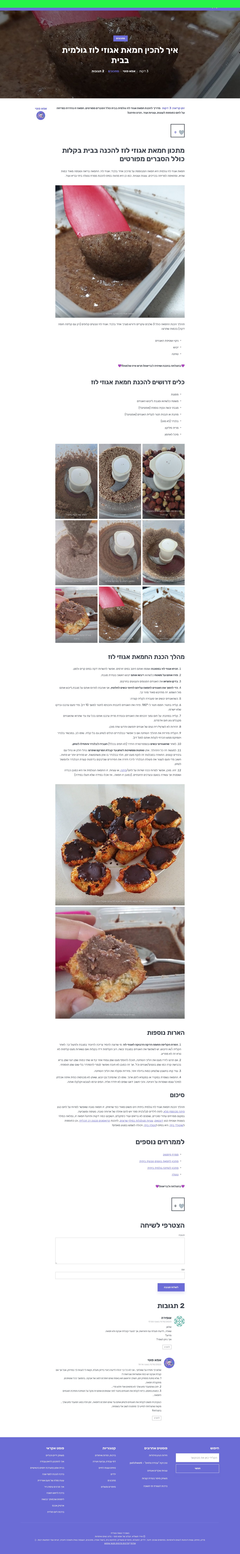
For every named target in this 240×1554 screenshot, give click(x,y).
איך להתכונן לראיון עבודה (52, 1461)
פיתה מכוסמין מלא (174, 1111)
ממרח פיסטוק (171, 1154)
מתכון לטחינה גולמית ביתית (163, 1168)
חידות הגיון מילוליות (158, 1455)
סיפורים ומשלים (108, 1486)
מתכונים (120, 38)
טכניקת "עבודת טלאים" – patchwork (148, 1462)
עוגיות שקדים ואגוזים (157, 1470)
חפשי (197, 1468)
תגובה (182, 1235)
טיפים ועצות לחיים (107, 1467)
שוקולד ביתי (176, 1125)
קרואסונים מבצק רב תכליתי (94, 1120)
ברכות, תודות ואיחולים (105, 1455)
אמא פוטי (129, 71)
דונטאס (159, 1120)
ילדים (113, 1474)
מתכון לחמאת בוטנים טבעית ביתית (159, 1161)
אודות (133, 1543)
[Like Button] (181, 132)
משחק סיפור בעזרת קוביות (154, 1478)
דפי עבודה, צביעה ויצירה (104, 1461)
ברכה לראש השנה (55, 1492)
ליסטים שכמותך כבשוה (53, 1499)
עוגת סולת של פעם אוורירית (51, 1480)
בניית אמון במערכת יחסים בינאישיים (47, 1467)
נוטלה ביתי (150, 1125)
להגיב (167, 1347)
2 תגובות (98, 71)
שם (183, 1269)
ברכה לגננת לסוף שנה (53, 1474)
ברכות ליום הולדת (55, 1511)
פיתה (124, 770)
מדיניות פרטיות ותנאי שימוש (116, 1543)
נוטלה (175, 1174)
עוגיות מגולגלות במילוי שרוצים (136, 1120)
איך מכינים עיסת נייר (54, 1486)
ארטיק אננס (58, 1505)
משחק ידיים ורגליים (55, 1455)
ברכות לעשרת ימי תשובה (155, 1486)
